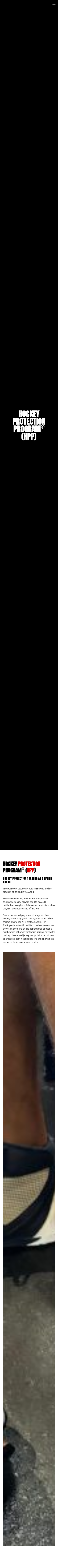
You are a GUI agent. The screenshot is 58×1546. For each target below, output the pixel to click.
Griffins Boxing (14, 8)
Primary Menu (54, 4)
